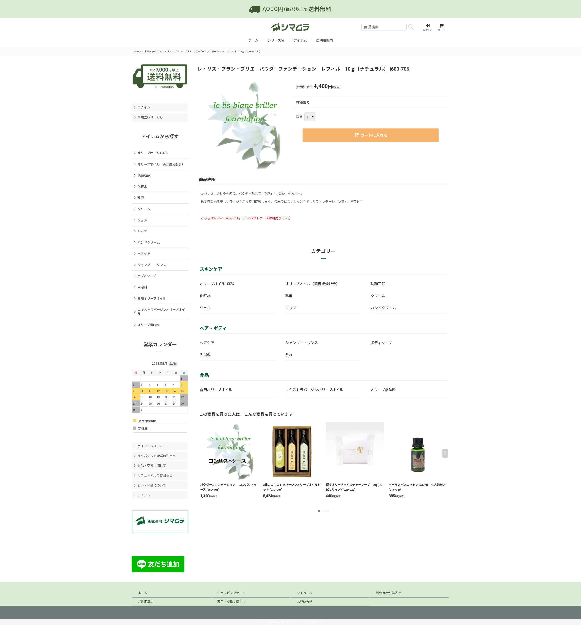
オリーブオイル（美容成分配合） (312, 284)
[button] (201, 453)
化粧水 (205, 296)
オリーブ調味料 (383, 390)
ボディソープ (381, 343)
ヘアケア (207, 343)
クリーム (378, 296)
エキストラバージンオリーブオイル (314, 390)
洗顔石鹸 (378, 284)
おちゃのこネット (283, 622)
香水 (289, 355)
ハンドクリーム (383, 308)
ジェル (205, 308)
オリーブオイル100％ (217, 284)
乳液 (289, 296)
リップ (290, 308)
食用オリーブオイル (216, 390)
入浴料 (205, 355)
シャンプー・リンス (301, 343)
